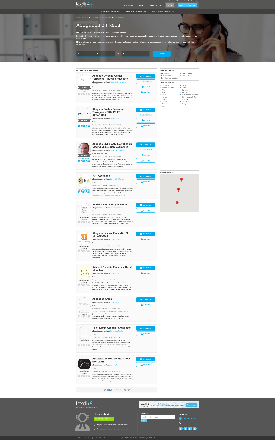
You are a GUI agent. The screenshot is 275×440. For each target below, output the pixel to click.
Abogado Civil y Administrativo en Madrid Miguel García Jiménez (112, 145)
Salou (164, 92)
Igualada (185, 99)
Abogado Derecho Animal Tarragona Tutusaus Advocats (110, 77)
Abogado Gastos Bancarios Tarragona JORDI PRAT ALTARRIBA (108, 112)
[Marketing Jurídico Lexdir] (169, 404)
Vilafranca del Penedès (190, 95)
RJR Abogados (101, 175)
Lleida (184, 85)
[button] (177, 203)
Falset (164, 106)
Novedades (144, 414)
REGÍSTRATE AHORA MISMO (104, 419)
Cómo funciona (128, 5)
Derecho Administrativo (169, 78)
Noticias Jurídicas (155, 5)
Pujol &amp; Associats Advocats (111, 327)
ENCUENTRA (163, 11)
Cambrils (185, 90)
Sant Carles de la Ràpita (190, 97)
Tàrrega (164, 101)
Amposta (185, 92)
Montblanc (185, 101)
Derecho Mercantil (188, 73)
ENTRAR (170, 5)
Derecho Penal (187, 76)
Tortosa (184, 88)
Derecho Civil (165, 73)
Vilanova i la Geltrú (168, 88)
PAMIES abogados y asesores (110, 204)
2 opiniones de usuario (84, 189)
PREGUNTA (136, 11)
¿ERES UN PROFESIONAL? (187, 5)
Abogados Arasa (102, 298)
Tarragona (165, 85)
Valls (163, 90)
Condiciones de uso (102, 438)
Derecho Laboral (167, 76)
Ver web (147, 87)
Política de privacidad (84, 438)
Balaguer (185, 104)
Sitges (164, 95)
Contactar (146, 76)
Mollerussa (165, 97)
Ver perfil (146, 92)
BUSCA (110, 11)
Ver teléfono (146, 81)
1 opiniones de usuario (84, 123)
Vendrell (164, 99)
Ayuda (141, 5)
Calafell (164, 104)
